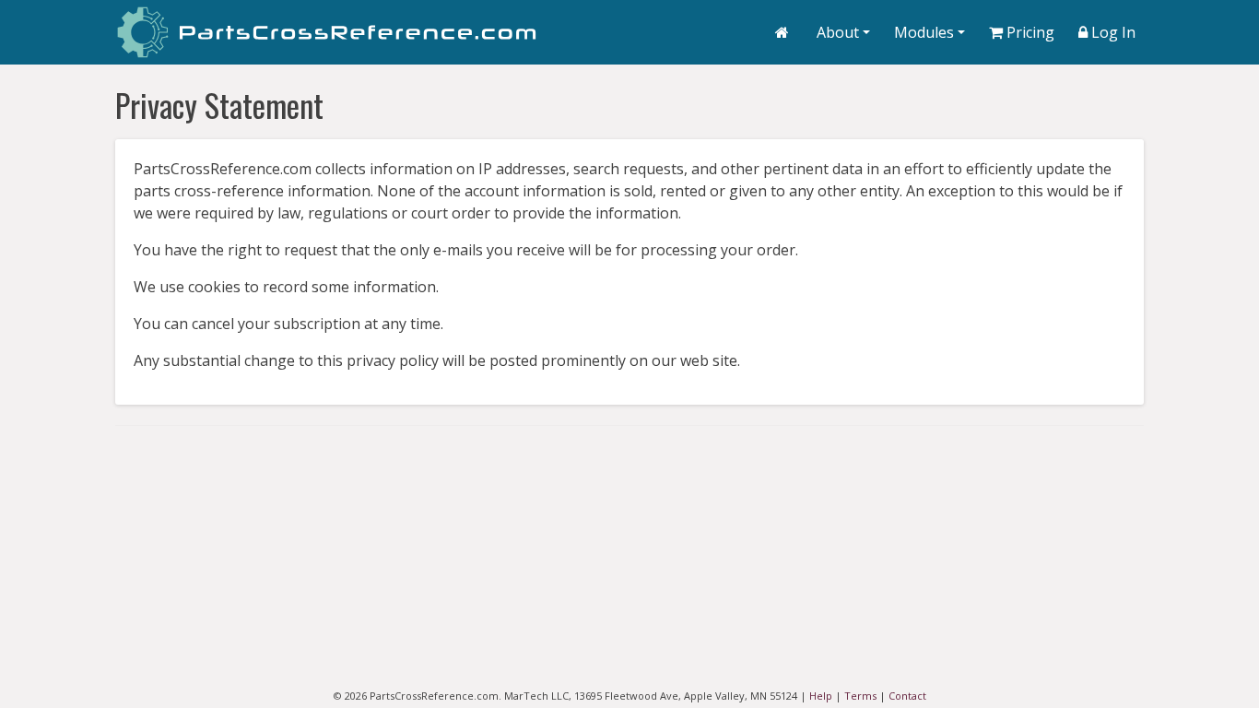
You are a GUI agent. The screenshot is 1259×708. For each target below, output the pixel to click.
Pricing (1030, 32)
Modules (924, 32)
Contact (907, 695)
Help (820, 695)
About (838, 32)
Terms (860, 695)
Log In (1113, 32)
